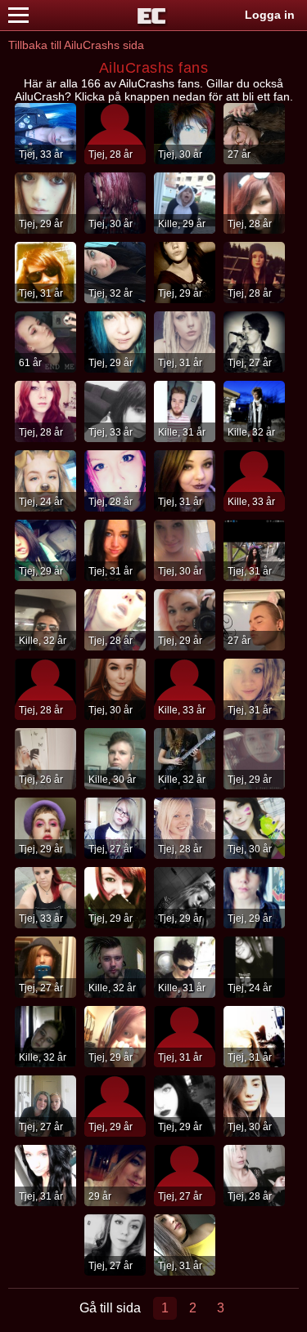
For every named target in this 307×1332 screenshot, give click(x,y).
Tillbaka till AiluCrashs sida (76, 44)
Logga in (270, 14)
